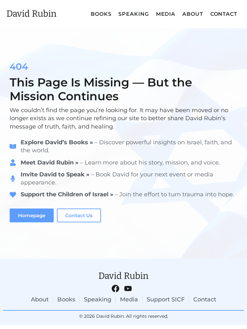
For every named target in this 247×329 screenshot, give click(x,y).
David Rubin (31, 13)
